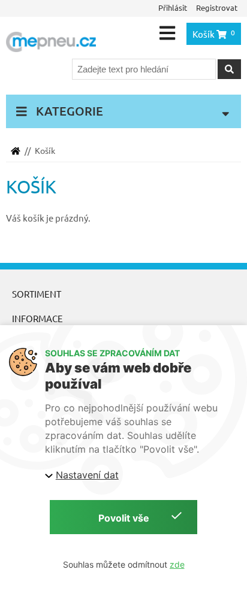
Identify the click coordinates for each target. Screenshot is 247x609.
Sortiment (36, 293)
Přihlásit (172, 7)
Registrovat (216, 7)
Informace (37, 318)
